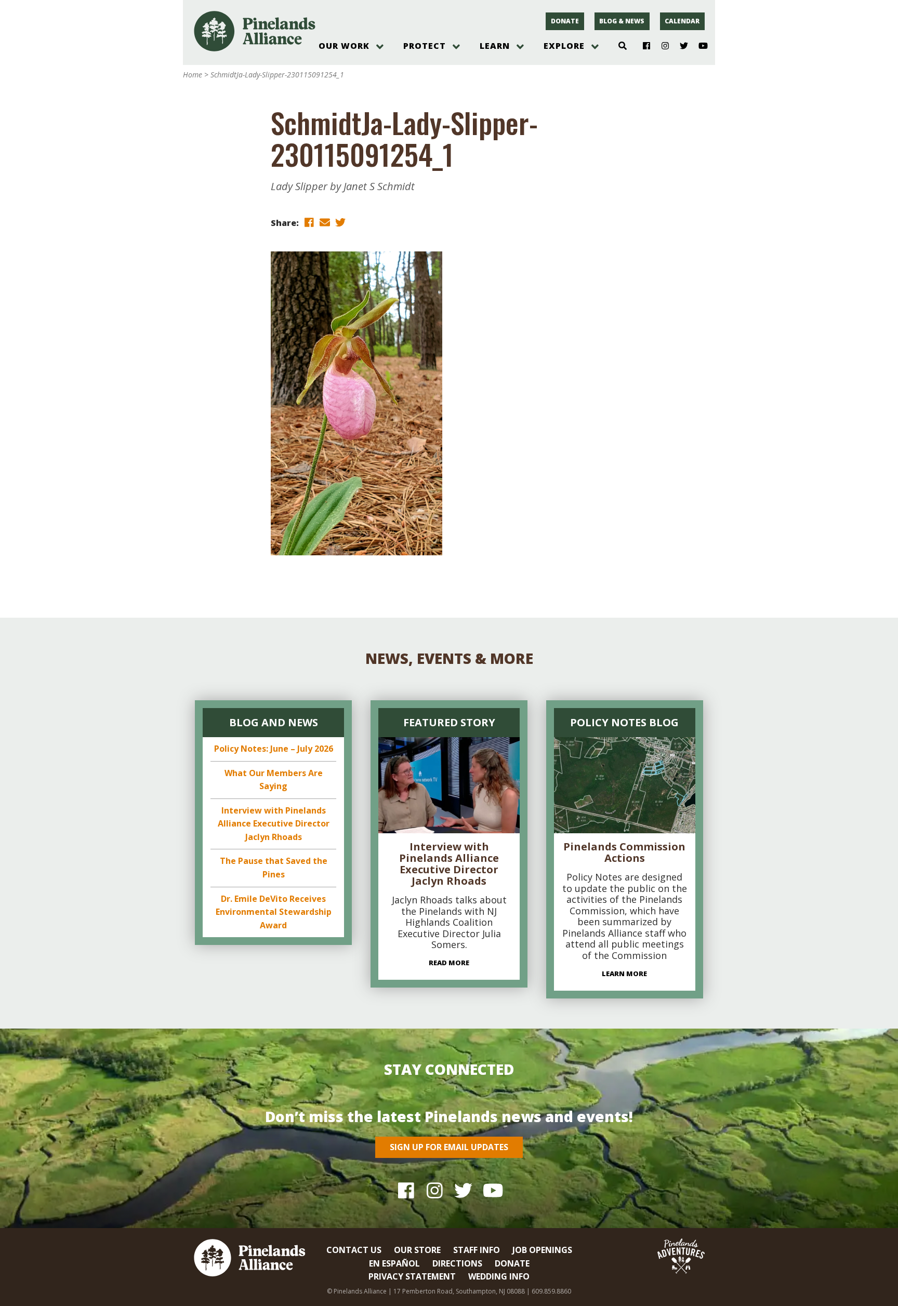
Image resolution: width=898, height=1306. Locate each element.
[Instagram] (661, 46)
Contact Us (353, 1250)
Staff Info (476, 1250)
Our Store (417, 1250)
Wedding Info (499, 1276)
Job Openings (542, 1250)
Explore (564, 45)
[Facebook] (643, 46)
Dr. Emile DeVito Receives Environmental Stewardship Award (274, 912)
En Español (394, 1263)
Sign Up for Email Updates (449, 1147)
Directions (457, 1263)
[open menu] (380, 47)
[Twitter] (680, 46)
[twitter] (340, 222)
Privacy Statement (412, 1276)
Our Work (344, 45)
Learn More (624, 973)
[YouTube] (699, 46)
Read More (449, 962)
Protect (424, 45)
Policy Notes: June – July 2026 (273, 748)
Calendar (682, 21)
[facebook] (309, 222)
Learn (495, 45)
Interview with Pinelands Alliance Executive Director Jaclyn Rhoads (273, 824)
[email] (325, 222)
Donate (565, 21)
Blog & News (621, 21)
